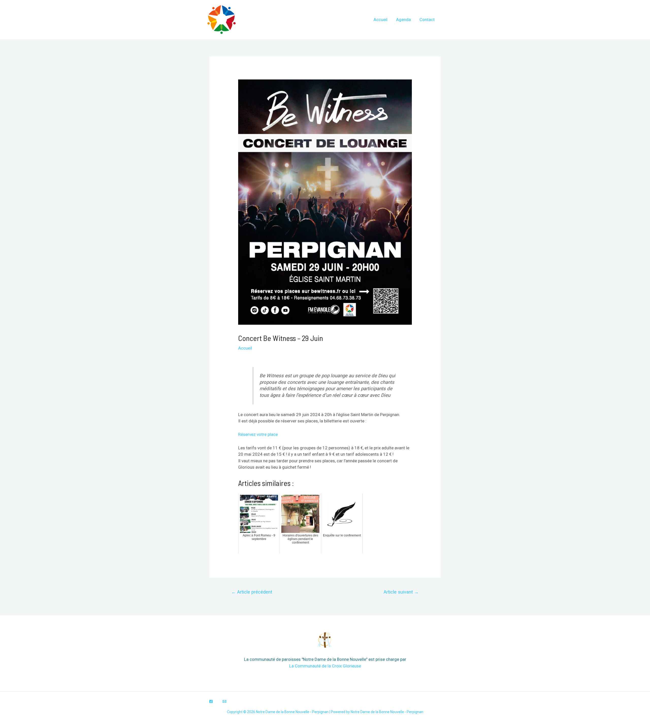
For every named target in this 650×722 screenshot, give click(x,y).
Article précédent (251, 592)
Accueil (380, 19)
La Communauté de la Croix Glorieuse (325, 665)
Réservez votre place (258, 434)
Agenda (403, 19)
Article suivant (401, 592)
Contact (427, 19)
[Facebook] (211, 701)
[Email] (224, 701)
